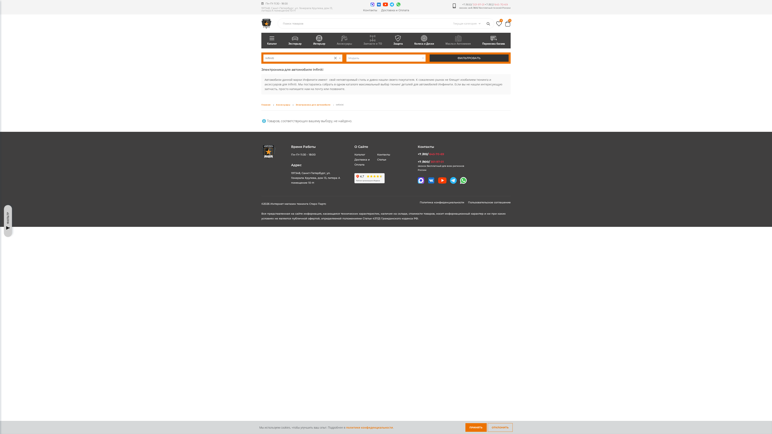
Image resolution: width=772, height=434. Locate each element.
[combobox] (303, 58)
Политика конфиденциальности (442, 202)
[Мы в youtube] (385, 4)
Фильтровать (469, 58)
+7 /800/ (473, 4)
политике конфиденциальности (369, 427)
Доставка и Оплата (395, 10)
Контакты (370, 10)
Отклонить (500, 427)
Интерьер (319, 43)
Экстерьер (295, 43)
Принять (475, 427)
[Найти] (489, 23)
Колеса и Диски (424, 43)
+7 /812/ (496, 4)
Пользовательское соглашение (489, 202)
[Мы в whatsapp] (398, 4)
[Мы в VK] (378, 4)
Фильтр (8, 218)
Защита (398, 43)
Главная (266, 104)
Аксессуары (283, 104)
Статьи (381, 159)
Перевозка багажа (493, 43)
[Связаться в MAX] (372, 4)
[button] (499, 25)
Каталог (272, 43)
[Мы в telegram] (391, 4)
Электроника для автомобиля (313, 104)
